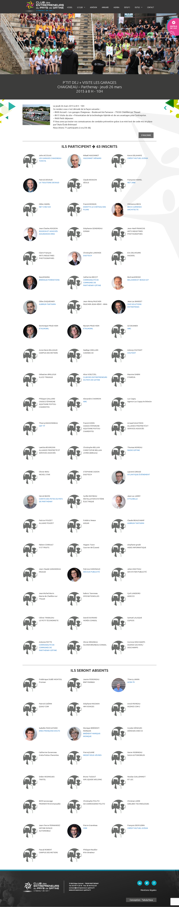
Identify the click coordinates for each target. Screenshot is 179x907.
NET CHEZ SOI (45, 207)
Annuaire (105, 7)
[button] (4, 37)
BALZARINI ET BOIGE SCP (138, 280)
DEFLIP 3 (127, 7)
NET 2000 (131, 182)
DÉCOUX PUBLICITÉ (91, 572)
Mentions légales (148, 890)
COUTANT (131, 353)
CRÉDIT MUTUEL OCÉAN (137, 158)
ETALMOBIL (44, 328)
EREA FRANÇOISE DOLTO (49, 731)
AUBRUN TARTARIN (47, 304)
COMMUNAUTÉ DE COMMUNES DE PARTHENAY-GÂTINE (92, 282)
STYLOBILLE (132, 499)
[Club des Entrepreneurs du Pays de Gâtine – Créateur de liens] (45, 6)
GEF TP (42, 426)
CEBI (85, 828)
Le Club (80, 7)
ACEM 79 (131, 682)
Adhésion (93, 7)
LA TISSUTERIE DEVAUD (49, 182)
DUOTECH (87, 255)
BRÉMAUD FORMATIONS (49, 280)
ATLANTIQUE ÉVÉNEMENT (138, 474)
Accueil (69, 7)
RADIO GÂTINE (133, 450)
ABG (129, 328)
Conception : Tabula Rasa (141, 900)
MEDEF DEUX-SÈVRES (92, 755)
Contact (150, 7)
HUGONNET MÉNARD (92, 158)
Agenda (116, 7)
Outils (137, 7)
